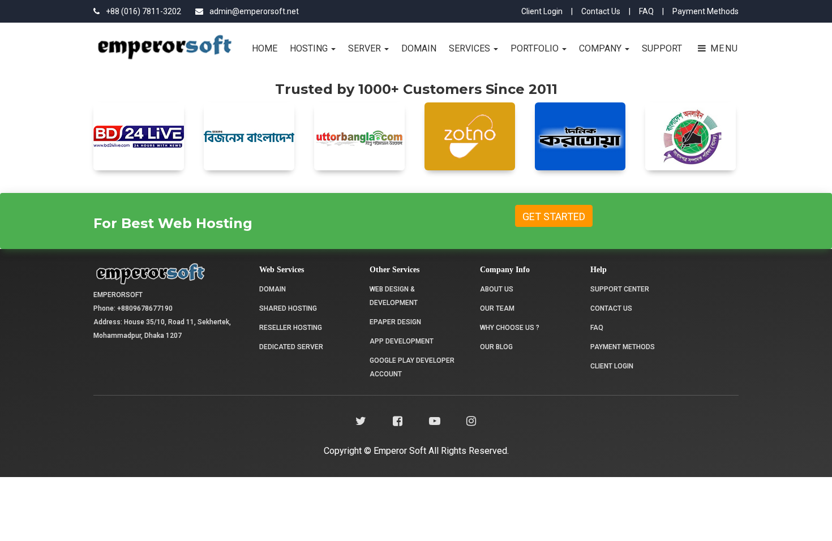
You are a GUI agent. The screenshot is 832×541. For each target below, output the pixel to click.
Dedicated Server (291, 347)
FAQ (646, 11)
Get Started (553, 216)
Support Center (619, 289)
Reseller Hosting (290, 328)
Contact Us (600, 11)
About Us (496, 289)
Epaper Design (395, 322)
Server (365, 48)
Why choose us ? (509, 328)
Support (662, 48)
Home (264, 48)
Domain (418, 48)
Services (470, 48)
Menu (723, 48)
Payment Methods (705, 11)
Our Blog (496, 347)
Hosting (310, 48)
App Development (402, 341)
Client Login (542, 11)
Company (601, 48)
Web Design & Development (394, 296)
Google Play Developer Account (412, 367)
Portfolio (536, 48)
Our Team (497, 308)
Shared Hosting (288, 308)
